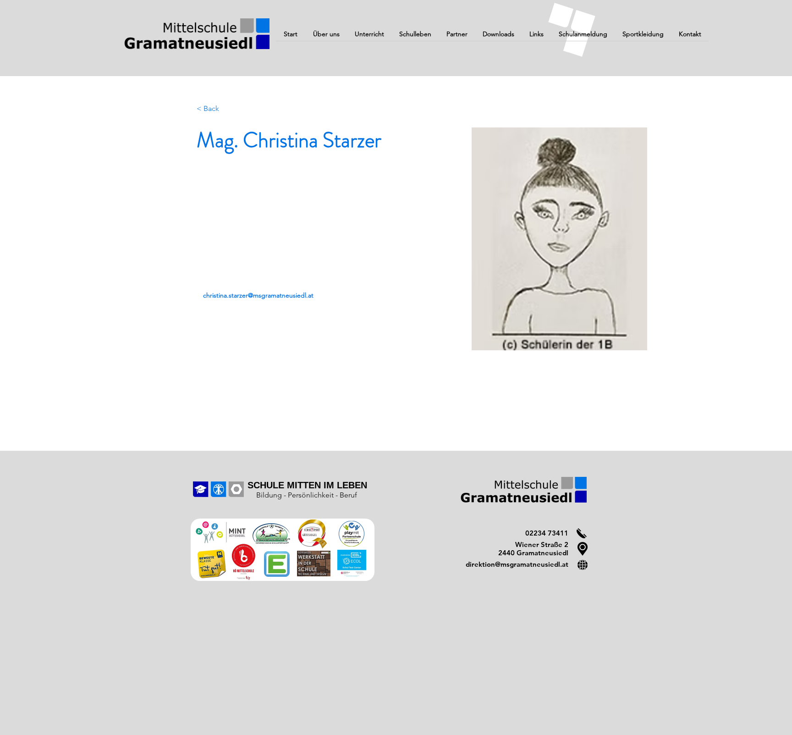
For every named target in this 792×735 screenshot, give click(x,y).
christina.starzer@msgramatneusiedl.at (258, 295)
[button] (326, 37)
